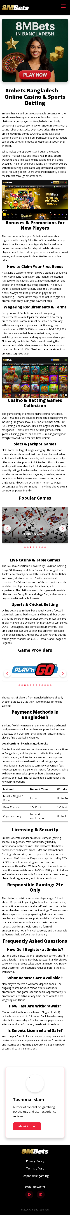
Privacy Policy (35, 1161)
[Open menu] (64, 8)
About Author (27, 1126)
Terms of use (35, 1168)
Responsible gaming (35, 1176)
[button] (62, 528)
